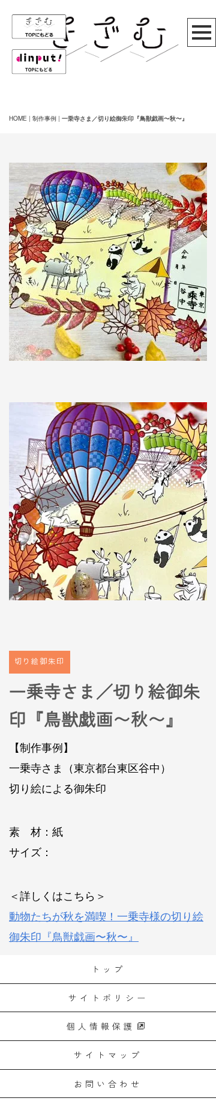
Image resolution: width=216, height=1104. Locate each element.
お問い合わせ (108, 1084)
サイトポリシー (108, 998)
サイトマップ (108, 1055)
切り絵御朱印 (39, 661)
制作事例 (44, 118)
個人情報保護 (101, 1026)
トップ (108, 969)
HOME (18, 118)
